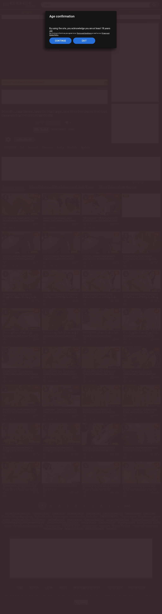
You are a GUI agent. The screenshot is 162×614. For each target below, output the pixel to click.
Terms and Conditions (84, 33)
